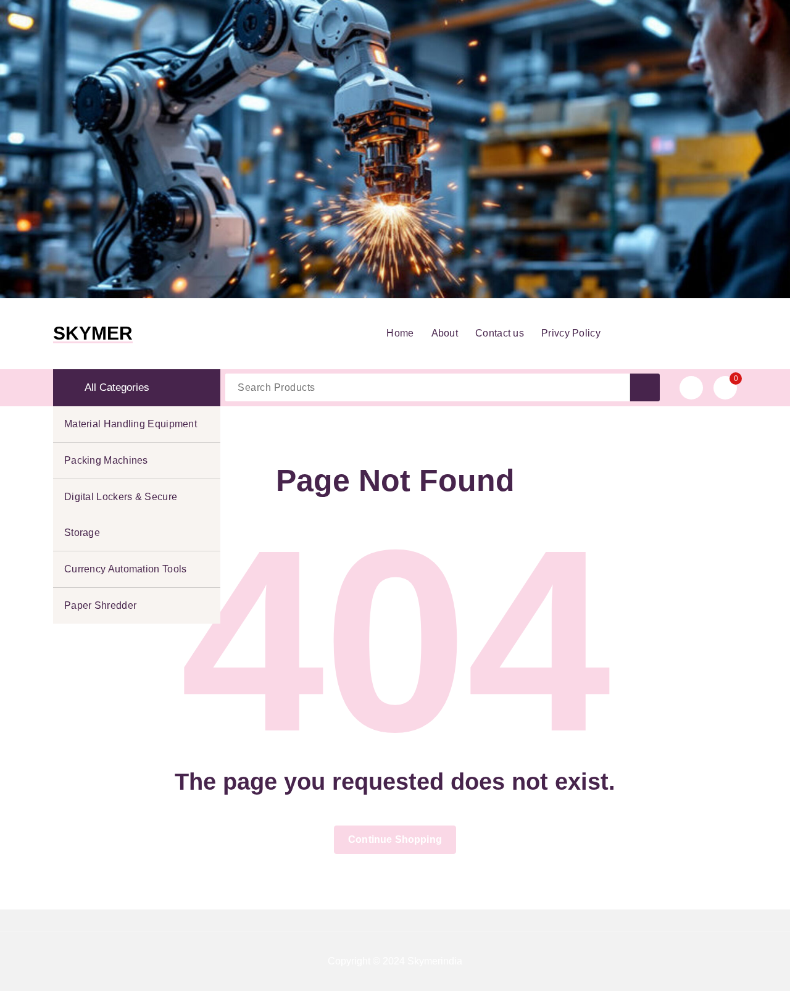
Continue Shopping (395, 839)
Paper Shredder (100, 605)
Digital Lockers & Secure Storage (120, 514)
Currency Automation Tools (125, 569)
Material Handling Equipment (130, 424)
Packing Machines (106, 460)
